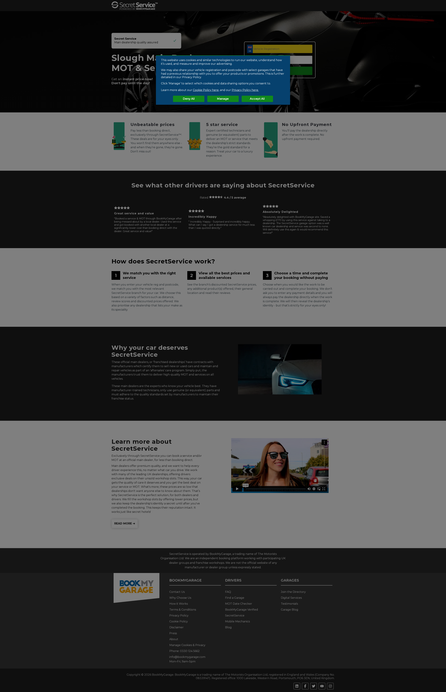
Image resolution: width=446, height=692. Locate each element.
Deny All (189, 98)
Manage (223, 98)
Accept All (257, 98)
